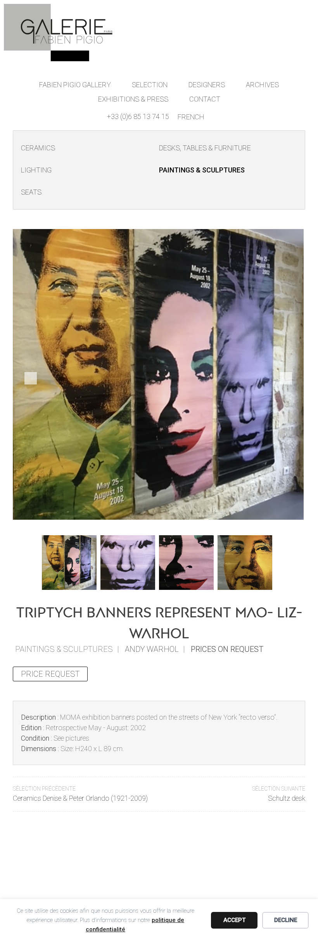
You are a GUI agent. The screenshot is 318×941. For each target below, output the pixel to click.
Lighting (36, 170)
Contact (204, 99)
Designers (206, 85)
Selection (150, 85)
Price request (50, 674)
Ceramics (38, 148)
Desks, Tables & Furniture (205, 148)
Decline (285, 920)
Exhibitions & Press (133, 99)
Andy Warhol (152, 649)
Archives (262, 85)
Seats (31, 192)
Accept (234, 920)
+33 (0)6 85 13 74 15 (138, 116)
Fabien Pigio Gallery (75, 85)
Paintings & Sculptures (202, 170)
